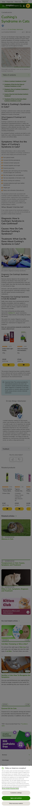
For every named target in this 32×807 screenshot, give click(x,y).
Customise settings (16, 793)
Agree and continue (16, 798)
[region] (16, 786)
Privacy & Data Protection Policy (10, 788)
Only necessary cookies (16, 803)
